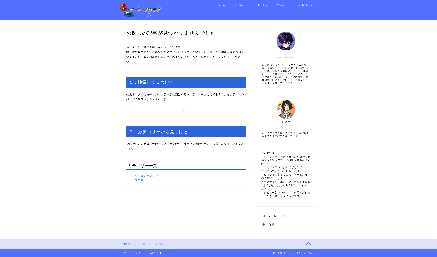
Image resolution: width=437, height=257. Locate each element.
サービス (263, 5)
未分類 (139, 180)
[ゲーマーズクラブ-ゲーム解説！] (140, 16)
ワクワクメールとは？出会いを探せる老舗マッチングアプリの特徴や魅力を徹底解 (285, 160)
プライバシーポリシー (134, 253)
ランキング (283, 5)
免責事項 (154, 253)
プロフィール (241, 5)
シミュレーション (146, 175)
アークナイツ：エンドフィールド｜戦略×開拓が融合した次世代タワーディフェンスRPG (285, 185)
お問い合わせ (305, 5)
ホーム (221, 5)
